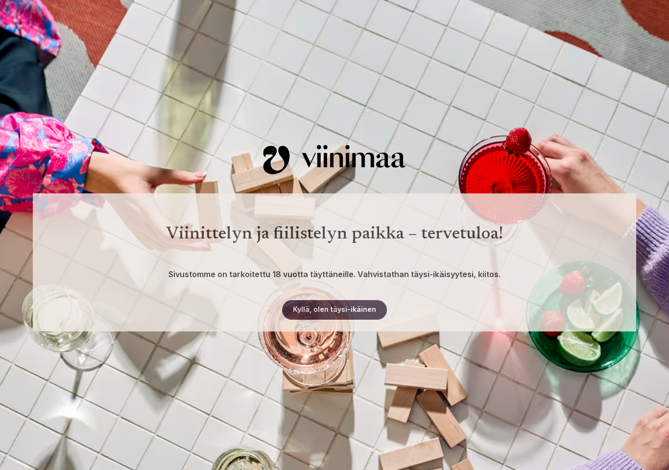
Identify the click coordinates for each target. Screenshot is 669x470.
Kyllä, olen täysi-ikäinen (334, 309)
